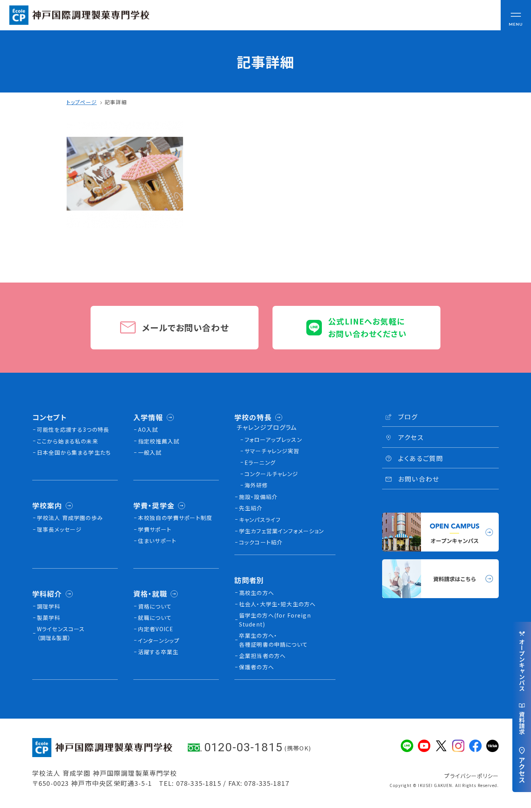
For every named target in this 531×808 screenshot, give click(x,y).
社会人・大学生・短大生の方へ (277, 604)
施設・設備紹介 (258, 497)
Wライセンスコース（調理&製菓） (61, 633)
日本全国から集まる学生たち (74, 452)
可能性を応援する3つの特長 (73, 429)
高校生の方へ (256, 593)
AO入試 (148, 429)
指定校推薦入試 (158, 441)
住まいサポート (157, 540)
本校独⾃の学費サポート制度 (175, 518)
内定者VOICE (155, 629)
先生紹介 (251, 508)
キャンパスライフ (260, 520)
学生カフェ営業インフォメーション (281, 531)
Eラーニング (260, 462)
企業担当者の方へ (262, 656)
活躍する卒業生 (158, 652)
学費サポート (154, 529)
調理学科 (49, 606)
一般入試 (150, 452)
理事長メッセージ (59, 529)
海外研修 (256, 485)
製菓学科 (49, 617)
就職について (155, 617)
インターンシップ (159, 640)
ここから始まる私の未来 (67, 441)
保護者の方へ (256, 667)
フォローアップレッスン (273, 439)
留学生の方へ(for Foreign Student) (275, 619)
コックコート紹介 (261, 542)
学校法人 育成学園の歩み (70, 518)
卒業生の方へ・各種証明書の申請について (273, 640)
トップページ (81, 102)
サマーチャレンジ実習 (272, 451)
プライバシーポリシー (471, 776)
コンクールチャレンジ (272, 474)
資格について (155, 606)
